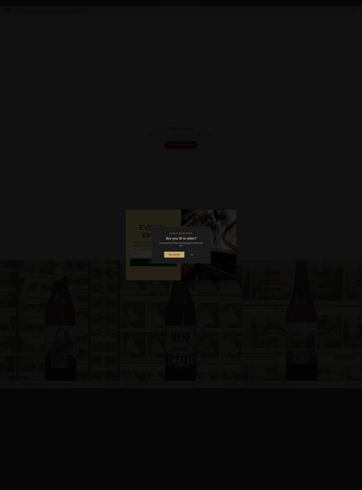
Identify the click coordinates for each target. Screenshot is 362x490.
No (192, 254)
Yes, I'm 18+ (174, 254)
